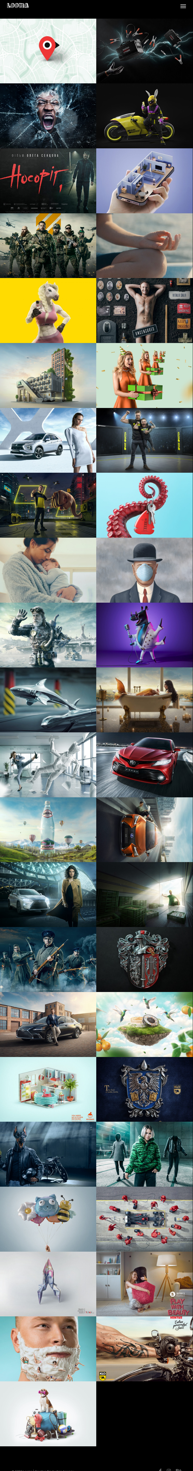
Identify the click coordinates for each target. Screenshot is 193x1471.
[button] (183, 6)
